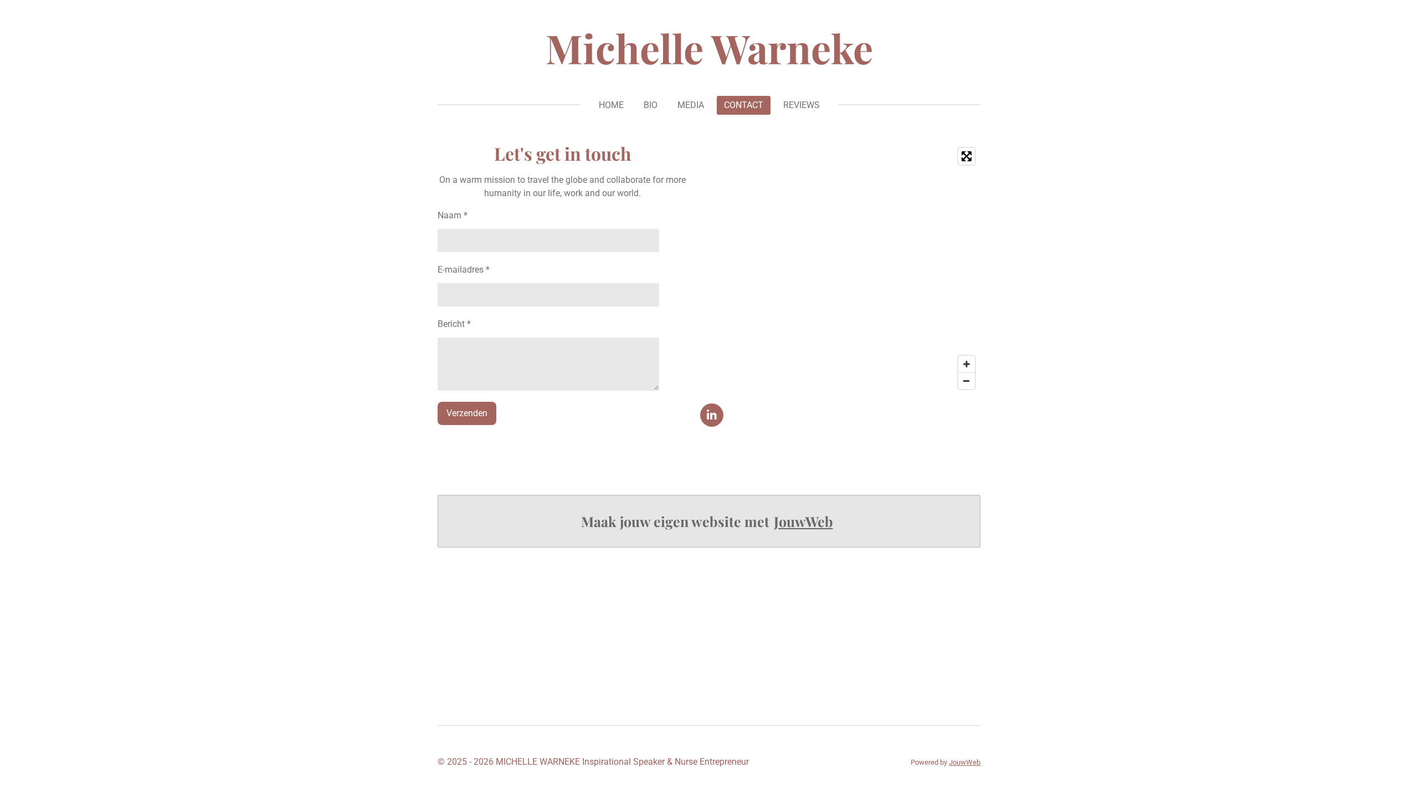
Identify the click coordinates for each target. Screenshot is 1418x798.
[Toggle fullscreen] (966, 156)
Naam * (452, 215)
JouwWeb (803, 521)
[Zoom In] (966, 364)
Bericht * (454, 324)
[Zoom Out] (966, 380)
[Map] (840, 268)
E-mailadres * (464, 269)
